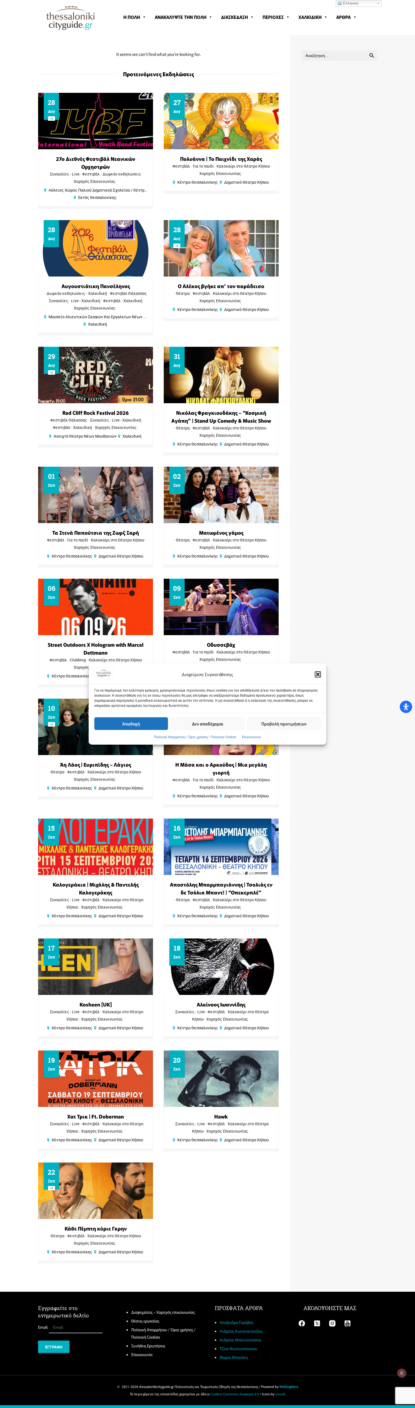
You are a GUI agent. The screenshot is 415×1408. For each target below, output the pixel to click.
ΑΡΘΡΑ (343, 17)
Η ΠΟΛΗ (131, 17)
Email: (43, 1327)
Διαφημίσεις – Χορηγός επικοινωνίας (163, 1312)
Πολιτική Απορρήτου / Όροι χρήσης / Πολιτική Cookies (195, 736)
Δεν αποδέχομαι (207, 724)
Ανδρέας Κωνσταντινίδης (241, 1331)
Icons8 (280, 1393)
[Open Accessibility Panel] (406, 707)
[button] (318, 674)
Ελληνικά (350, 3)
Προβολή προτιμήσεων (284, 724)
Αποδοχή (131, 724)
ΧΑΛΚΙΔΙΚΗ (310, 17)
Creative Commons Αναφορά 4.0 (234, 1393)
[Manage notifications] (401, 1373)
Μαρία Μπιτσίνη (234, 1357)
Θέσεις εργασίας (145, 1321)
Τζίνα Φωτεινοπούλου (238, 1348)
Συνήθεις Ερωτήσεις (148, 1345)
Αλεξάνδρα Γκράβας (237, 1322)
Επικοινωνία (251, 736)
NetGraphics (288, 1386)
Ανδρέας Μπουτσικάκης (240, 1340)
